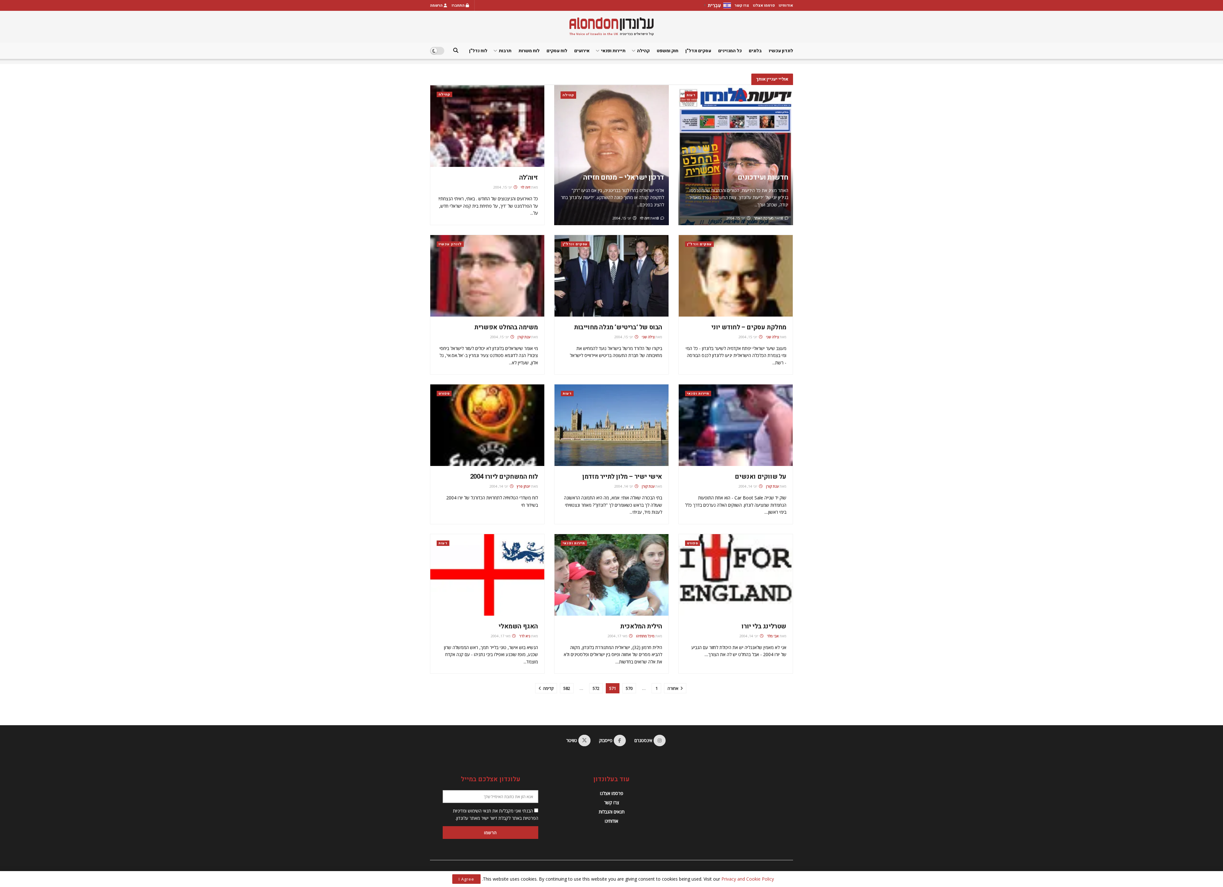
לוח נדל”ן (478, 50)
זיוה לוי (644, 218)
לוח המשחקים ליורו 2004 (504, 476)
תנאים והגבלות (612, 812)
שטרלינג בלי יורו (763, 626)
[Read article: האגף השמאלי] (487, 575)
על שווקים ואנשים (760, 476)
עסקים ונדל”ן (698, 50)
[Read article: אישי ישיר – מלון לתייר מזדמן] (611, 425)
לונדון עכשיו (781, 50)
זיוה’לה (528, 177)
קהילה (643, 50)
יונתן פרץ (523, 486)
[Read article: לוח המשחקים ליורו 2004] (487, 425)
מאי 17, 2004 (618, 635)
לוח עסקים (557, 50)
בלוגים (755, 50)
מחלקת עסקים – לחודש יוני (748, 327)
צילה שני (772, 336)
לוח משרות (529, 50)
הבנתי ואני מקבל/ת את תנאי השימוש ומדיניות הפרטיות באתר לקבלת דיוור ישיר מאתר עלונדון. (495, 814)
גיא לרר (524, 635)
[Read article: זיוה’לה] (487, 126)
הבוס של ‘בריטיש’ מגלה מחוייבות (618, 327)
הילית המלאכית (641, 626)
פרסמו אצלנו (764, 5)
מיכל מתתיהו (645, 635)
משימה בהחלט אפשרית (506, 327)
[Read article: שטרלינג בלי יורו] (736, 575)
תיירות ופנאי (613, 50)
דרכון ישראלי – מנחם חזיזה (623, 177)
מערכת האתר (764, 218)
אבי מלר (773, 635)
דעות (691, 95)
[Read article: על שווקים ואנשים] (736, 425)
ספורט (444, 393)
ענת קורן (524, 336)
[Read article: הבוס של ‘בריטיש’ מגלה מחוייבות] (611, 276)
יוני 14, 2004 (748, 486)
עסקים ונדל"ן (699, 244)
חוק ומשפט (667, 50)
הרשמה (437, 5)
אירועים (582, 50)
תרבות (505, 50)
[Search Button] (455, 51)
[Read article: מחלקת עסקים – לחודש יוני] (736, 276)
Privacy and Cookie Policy (747, 879)
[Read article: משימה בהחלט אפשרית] (487, 276)
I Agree (466, 879)
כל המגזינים (730, 50)
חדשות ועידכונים (763, 177)
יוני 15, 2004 (736, 218)
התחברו (459, 5)
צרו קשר (742, 5)
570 (629, 688)
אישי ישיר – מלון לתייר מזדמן (622, 476)
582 (566, 688)
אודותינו (786, 5)
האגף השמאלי (518, 626)
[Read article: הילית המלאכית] (611, 575)
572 (596, 688)
